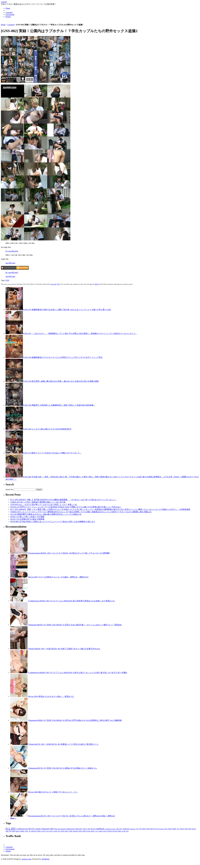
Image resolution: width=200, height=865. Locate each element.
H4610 (101, 831)
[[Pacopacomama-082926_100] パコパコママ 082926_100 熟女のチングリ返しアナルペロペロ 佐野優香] (19, 553)
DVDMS (109, 831)
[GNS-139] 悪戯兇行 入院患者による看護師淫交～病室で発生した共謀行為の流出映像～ (59, 405)
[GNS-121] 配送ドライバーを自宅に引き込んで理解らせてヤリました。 (52, 453)
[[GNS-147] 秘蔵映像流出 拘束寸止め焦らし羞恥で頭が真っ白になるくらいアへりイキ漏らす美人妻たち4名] (14, 310)
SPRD (84, 831)
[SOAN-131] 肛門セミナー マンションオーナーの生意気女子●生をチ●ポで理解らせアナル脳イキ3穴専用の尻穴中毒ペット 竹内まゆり (65, 507)
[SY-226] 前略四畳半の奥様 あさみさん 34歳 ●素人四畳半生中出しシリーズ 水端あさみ (45, 514)
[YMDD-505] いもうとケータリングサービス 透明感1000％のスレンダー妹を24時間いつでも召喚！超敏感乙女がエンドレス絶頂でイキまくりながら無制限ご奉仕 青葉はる (81, 512)
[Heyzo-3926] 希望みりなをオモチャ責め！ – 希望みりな (51, 696)
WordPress (45, 859)
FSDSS (38, 831)
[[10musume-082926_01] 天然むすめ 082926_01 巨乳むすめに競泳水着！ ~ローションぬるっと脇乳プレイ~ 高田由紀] (19, 625)
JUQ (10, 831)
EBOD (144, 829)
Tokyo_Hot (86, 829)
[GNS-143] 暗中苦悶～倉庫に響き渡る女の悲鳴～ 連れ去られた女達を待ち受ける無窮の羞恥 (61, 381)
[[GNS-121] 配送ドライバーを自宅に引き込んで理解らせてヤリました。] (14, 453)
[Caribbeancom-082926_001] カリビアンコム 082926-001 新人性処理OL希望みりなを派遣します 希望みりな (71, 601)
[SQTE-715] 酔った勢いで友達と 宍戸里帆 (27, 517)
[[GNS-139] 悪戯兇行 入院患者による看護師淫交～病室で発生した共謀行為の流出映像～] (14, 405)
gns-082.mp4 (10, 263)
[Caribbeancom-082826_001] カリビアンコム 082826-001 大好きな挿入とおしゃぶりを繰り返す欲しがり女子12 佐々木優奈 (77, 673)
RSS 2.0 (97, 284)
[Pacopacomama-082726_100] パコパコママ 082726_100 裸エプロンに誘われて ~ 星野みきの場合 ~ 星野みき (71, 816)
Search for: (10, 489)
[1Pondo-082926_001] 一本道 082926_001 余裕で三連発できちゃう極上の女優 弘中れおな (64, 649)
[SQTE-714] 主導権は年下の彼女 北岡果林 (27, 519)
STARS (169, 829)
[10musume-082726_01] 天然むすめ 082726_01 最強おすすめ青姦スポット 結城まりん (62, 768)
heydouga (161, 829)
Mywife (93, 829)
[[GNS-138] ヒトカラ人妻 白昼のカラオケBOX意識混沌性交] (14, 429)
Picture (8, 17)
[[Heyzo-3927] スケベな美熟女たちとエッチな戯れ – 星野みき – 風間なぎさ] (19, 577)
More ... (13, 818)
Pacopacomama (60, 829)
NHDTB (33, 831)
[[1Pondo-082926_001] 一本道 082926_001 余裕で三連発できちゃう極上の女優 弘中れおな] (19, 649)
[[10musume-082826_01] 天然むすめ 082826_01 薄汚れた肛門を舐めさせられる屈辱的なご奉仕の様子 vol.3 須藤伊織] (19, 720)
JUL (137, 829)
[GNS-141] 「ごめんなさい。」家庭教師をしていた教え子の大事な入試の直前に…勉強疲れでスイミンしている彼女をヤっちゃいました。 (80, 333)
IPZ (166, 829)
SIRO (52, 829)
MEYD (152, 829)
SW (59, 831)
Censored (9, 12)
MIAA (18, 831)
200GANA (78, 829)
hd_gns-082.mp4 (12, 251)
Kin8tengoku (70, 829)
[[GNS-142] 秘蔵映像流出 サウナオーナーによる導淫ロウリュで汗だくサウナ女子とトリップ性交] (14, 357)
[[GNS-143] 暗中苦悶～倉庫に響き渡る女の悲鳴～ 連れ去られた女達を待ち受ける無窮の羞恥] (14, 381)
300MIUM (126, 829)
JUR (127, 831)
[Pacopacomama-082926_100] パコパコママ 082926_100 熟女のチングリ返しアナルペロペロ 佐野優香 (69, 553)
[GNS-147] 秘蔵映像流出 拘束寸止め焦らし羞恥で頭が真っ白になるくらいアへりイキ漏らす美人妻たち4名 (67, 310)
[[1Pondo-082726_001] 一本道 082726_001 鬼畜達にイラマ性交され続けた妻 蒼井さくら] (19, 744)
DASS (51, 831)
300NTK (75, 831)
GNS (7, 280)
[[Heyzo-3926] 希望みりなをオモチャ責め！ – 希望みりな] (19, 696)
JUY (178, 829)
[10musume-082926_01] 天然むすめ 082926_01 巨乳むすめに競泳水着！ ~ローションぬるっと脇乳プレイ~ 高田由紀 (75, 625)
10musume (45, 829)
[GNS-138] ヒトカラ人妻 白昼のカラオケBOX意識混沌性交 (47, 429)
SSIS (186, 829)
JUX (156, 829)
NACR (43, 831)
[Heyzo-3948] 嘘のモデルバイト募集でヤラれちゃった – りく (53, 792)
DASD (88, 831)
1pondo (38, 829)
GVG (96, 831)
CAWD (55, 831)
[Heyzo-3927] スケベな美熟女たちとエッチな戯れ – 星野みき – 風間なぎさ (58, 577)
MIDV (93, 831)
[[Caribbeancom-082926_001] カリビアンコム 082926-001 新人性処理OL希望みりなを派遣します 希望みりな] (19, 601)
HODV (67, 831)
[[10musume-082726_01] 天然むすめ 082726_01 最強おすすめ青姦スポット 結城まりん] (19, 768)
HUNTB (114, 831)
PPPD (80, 831)
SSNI (148, 829)
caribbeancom (22, 829)
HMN (71, 831)
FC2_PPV (11, 828)
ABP (7, 831)
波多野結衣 (100, 829)
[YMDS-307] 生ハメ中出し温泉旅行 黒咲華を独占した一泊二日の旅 (38, 502)
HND (13, 831)
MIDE (174, 829)
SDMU (22, 831)
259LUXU (119, 829)
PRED (119, 831)
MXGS (182, 829)
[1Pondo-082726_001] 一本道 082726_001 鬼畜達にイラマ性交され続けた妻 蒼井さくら (63, 744)
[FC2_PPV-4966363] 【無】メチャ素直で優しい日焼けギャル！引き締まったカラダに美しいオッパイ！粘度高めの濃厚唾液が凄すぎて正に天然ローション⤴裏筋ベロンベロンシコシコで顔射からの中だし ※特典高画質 (100, 509)
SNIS (189, 829)
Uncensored (10, 15)
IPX (140, 829)
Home (8, 8)
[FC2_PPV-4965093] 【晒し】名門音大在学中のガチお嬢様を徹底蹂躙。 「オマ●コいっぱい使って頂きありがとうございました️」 (63, 500)
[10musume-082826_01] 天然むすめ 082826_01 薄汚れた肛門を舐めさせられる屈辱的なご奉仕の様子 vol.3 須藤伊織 (75, 720)
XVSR (123, 831)
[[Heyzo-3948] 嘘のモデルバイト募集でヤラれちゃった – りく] (19, 792)
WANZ (194, 829)
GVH (47, 831)
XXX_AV (28, 831)
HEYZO (31, 829)
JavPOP (4, 2)
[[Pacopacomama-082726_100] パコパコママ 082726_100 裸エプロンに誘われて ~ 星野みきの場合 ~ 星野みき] (19, 816)
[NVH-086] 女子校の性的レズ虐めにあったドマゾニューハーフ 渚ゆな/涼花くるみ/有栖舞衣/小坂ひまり (52, 522)
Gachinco (133, 829)
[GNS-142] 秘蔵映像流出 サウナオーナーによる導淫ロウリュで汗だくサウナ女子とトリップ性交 (63, 357)
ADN (104, 831)
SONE (62, 831)
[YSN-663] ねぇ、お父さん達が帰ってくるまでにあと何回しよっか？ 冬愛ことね (43, 505)
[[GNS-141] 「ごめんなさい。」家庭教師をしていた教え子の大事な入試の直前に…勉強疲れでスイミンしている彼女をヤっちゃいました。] (14, 333)
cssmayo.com (26, 859)
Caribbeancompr (110, 829)
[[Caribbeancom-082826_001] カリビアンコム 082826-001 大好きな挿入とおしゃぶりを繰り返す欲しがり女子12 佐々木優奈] (19, 673)
